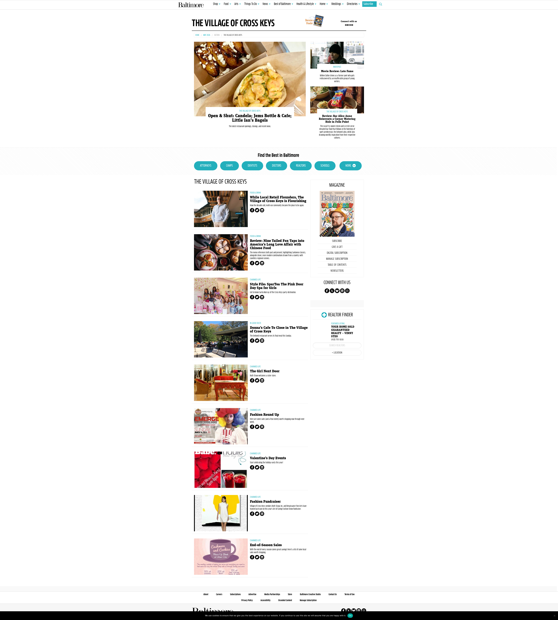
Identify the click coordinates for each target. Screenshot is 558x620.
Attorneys (205, 165)
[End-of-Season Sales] (221, 556)
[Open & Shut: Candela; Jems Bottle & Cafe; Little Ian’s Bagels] (250, 78)
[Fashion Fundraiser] (221, 513)
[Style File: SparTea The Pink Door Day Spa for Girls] (221, 296)
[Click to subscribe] (314, 21)
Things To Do (250, 4)
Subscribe (368, 4)
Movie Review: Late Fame (337, 71)
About (205, 594)
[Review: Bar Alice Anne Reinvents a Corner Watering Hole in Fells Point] (337, 99)
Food (226, 4)
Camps (229, 165)
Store (290, 594)
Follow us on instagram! (352, 25)
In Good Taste (255, 323)
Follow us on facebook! (345, 25)
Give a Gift (337, 247)
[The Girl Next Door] (221, 383)
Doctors (276, 165)
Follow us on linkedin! (350, 25)
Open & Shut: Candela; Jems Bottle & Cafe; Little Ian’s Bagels (250, 118)
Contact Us (333, 594)
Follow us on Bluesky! (349, 25)
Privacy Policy (247, 600)
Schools (325, 165)
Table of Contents (337, 264)
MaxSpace (337, 67)
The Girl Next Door (265, 371)
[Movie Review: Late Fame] (337, 55)
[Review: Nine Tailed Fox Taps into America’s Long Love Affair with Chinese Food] (221, 252)
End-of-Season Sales (266, 545)
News (265, 4)
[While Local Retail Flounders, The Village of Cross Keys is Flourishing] (221, 209)
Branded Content (285, 600)
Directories (352, 4)
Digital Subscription (337, 252)
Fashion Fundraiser (265, 501)
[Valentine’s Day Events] (221, 470)
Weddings (336, 4)
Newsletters (337, 270)
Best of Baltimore (282, 4)
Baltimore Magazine (191, 4)
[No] (554, 615)
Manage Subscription (337, 258)
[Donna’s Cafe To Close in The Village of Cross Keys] (221, 339)
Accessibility (265, 600)
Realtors (301, 165)
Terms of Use (350, 594)
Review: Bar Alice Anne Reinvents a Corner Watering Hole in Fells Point (337, 119)
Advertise (252, 594)
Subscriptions (235, 594)
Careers (219, 594)
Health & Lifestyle (305, 4)
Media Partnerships (272, 594)
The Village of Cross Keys (250, 111)
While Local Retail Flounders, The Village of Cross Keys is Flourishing (278, 199)
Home (322, 4)
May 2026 (206, 35)
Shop (215, 4)
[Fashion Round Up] (221, 426)
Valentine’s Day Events (268, 458)
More (348, 165)
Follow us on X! (347, 25)
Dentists (252, 165)
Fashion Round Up (264, 414)
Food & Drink (255, 193)
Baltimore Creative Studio (310, 594)
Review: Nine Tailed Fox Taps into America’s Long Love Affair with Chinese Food (277, 244)
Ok (350, 615)
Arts (236, 4)
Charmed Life (255, 280)
